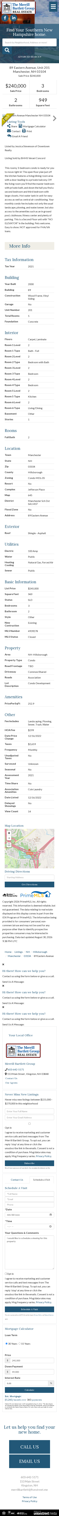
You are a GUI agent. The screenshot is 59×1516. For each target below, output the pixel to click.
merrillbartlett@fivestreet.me (29, 1489)
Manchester (14, 955)
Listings (18, 951)
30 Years (12, 1343)
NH (28, 951)
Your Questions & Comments (22, 1232)
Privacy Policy (43, 1156)
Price (8, 1354)
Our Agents (11, 1082)
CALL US (29, 1447)
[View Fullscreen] (9, 844)
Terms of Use (29, 1497)
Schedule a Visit (41, 1179)
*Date (8, 1209)
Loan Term (11, 1335)
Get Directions (29, 884)
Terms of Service (49, 1315)
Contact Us (11, 1078)
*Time (8, 1221)
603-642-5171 (16, 1069)
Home (8, 951)
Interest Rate (12, 1377)
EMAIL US (29, 1461)
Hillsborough (40, 951)
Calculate (29, 1390)
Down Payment (14, 1366)
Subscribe (29, 1163)
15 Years (25, 1343)
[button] (7, 50)
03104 (27, 955)
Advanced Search (29, 56)
